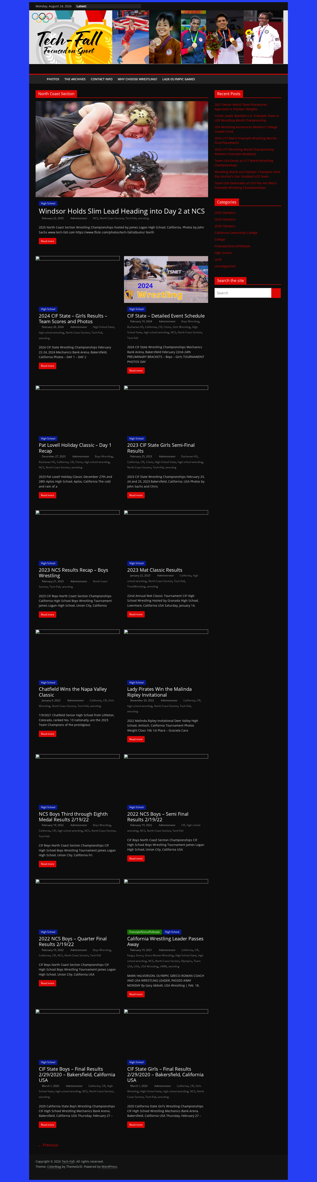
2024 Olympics (225, 219)
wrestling (143, 218)
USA (136, 966)
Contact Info (102, 79)
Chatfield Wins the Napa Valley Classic (73, 692)
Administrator (79, 218)
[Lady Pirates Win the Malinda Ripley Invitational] (166, 632)
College (220, 239)
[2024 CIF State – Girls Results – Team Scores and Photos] (78, 258)
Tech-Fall (131, 218)
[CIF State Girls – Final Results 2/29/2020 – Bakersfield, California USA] (166, 1011)
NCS (95, 218)
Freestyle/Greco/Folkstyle (144, 932)
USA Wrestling (149, 966)
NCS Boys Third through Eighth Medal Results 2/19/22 (73, 817)
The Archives (75, 79)
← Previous (48, 1144)
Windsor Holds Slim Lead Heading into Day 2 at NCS (122, 211)
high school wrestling (51, 332)
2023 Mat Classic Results (154, 570)
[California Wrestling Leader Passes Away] (166, 881)
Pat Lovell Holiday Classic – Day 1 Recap (75, 448)
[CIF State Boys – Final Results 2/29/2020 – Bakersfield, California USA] (78, 1011)
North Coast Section (112, 218)
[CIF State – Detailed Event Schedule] (166, 258)
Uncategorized (225, 266)
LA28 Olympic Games (178, 79)
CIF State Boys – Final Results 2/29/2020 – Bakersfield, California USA (77, 1074)
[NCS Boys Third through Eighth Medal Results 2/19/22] (78, 756)
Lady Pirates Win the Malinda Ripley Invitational (159, 692)
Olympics (186, 961)
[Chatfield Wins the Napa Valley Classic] (78, 632)
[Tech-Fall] (40, 79)
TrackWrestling (136, 586)
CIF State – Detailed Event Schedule (166, 315)
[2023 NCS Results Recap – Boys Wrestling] (78, 512)
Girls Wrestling (181, 327)
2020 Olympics (225, 213)
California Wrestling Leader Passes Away (165, 941)
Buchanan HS (135, 327)
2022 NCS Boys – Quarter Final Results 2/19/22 (73, 941)
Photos (53, 79)
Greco (139, 955)
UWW (163, 966)
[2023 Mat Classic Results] (166, 512)
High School (48, 203)
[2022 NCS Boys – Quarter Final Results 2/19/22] (78, 881)
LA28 (218, 259)
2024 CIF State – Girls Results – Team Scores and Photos (73, 318)
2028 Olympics (225, 226)
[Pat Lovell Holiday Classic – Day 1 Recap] (78, 388)
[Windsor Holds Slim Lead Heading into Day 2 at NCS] (122, 103)
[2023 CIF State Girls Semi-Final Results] (166, 388)
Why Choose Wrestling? (137, 79)
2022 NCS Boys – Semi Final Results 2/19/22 (157, 817)
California (151, 327)
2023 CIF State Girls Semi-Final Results (161, 448)
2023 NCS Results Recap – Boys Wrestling (73, 573)
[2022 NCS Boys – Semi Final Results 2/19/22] (166, 756)
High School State (103, 327)
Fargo (130, 955)
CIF (160, 327)
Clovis (167, 327)
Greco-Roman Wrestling (159, 955)
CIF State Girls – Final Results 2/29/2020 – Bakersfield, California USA (165, 1074)
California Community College (236, 233)
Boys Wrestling (190, 321)
